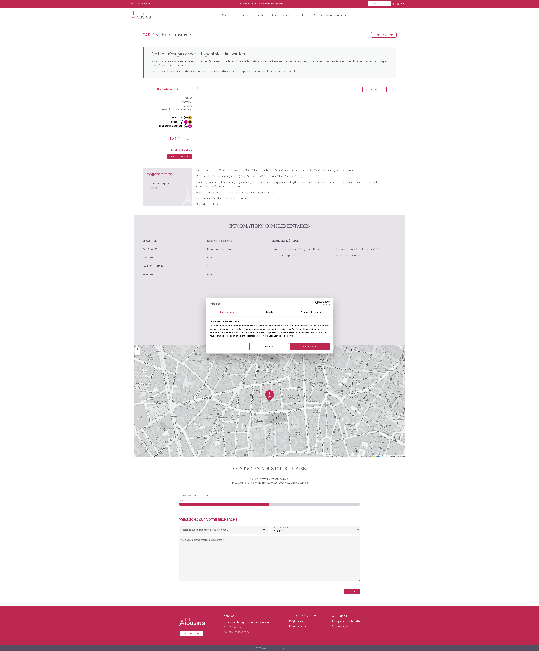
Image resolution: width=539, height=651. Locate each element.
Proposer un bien (379, 4)
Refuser (269, 346)
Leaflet (378, 456)
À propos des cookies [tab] (311, 312)
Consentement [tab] (227, 312)
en (406, 3)
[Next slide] (385, 88)
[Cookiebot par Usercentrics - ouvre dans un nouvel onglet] (317, 303)
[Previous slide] (197, 88)
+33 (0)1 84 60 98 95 (180, 149)
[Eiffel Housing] (141, 15)
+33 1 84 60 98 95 (247, 4)
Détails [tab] (269, 312)
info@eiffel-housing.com (271, 4)
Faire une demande (179, 156)
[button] (269, 395)
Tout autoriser (310, 346)
